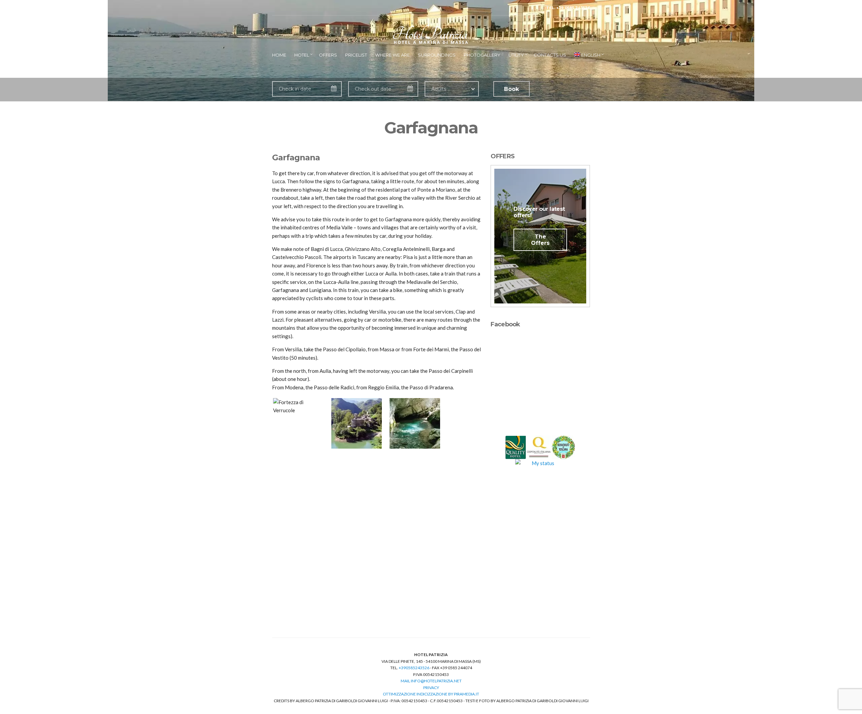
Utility (516, 55)
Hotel (301, 55)
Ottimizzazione (399, 693)
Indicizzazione (432, 693)
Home (279, 55)
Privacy (431, 687)
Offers (328, 55)
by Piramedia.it (463, 693)
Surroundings (437, 55)
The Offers (540, 239)
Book (511, 89)
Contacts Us (550, 55)
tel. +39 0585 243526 (568, 7)
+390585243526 (414, 667)
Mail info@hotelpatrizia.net (431, 680)
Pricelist (356, 55)
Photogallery (482, 55)
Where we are (392, 55)
